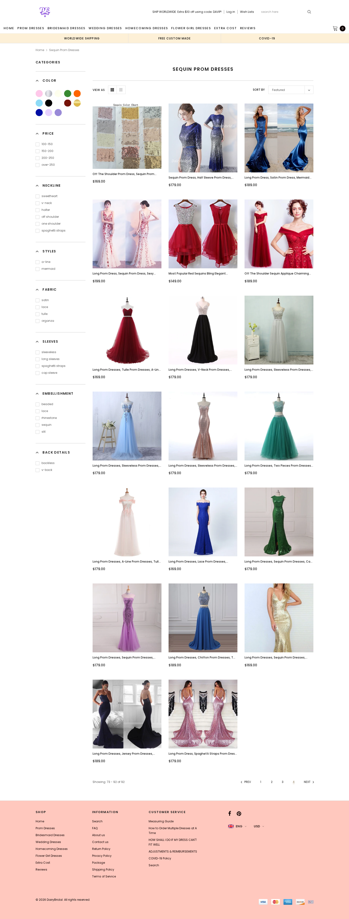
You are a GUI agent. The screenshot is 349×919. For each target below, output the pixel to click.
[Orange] (77, 93)
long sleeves (51, 359)
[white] (58, 103)
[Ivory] (58, 93)
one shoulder (51, 224)
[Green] (67, 93)
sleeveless (49, 352)
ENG (239, 826)
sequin (47, 425)
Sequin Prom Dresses (64, 50)
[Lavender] (58, 112)
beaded (47, 404)
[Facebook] (229, 813)
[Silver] (48, 93)
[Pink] (39, 93)
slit (44, 432)
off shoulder (50, 217)
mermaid (48, 269)
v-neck (47, 203)
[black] (48, 103)
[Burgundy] (67, 103)
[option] (82, 38)
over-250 (48, 165)
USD (257, 826)
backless (48, 463)
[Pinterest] (239, 813)
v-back (47, 470)
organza (48, 321)
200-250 (48, 158)
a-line (46, 262)
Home (40, 50)
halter (46, 210)
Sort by (259, 90)
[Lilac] (48, 112)
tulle (44, 314)
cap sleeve (49, 373)
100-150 (47, 144)
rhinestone (49, 418)
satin (45, 300)
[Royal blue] (39, 112)
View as (99, 90)
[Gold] (77, 103)
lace (45, 307)
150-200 (47, 151)
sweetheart (49, 196)
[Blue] (39, 103)
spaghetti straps (54, 230)
